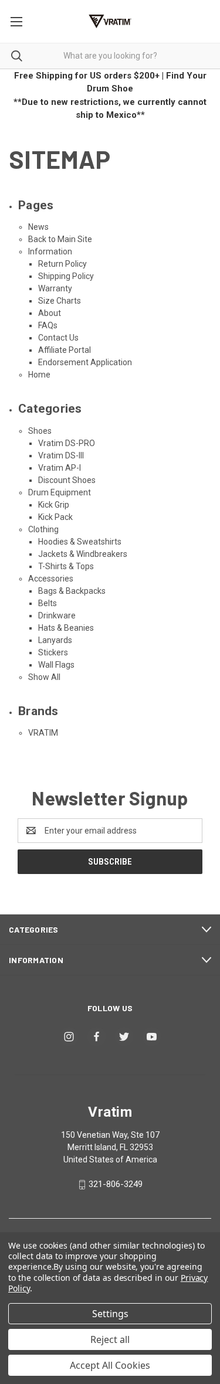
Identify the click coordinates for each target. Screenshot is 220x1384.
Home (39, 374)
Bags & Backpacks (72, 591)
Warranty (55, 288)
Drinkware (57, 615)
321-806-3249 (116, 1184)
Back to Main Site (60, 239)
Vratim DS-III (61, 455)
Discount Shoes (67, 480)
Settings (110, 1313)
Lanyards (55, 640)
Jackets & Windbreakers (82, 554)
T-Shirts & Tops (66, 566)
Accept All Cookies (110, 1365)
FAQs (47, 325)
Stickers (53, 652)
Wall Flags (56, 664)
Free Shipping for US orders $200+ (87, 75)
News (38, 227)
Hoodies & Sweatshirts (79, 541)
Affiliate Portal (64, 350)
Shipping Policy (66, 276)
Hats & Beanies (66, 628)
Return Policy (62, 263)
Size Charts (59, 300)
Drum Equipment (59, 492)
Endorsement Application (85, 362)
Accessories (50, 578)
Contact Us (58, 337)
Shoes (40, 431)
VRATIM (43, 732)
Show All (44, 677)
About (49, 313)
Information (50, 251)
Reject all (110, 1339)
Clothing (43, 529)
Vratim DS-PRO (66, 443)
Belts (47, 603)
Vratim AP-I (59, 467)
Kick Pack (55, 517)
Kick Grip (53, 504)
